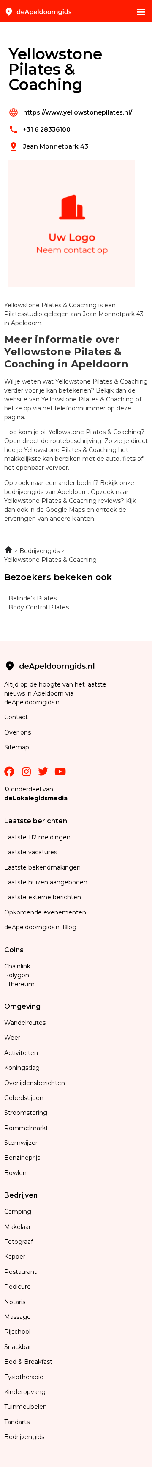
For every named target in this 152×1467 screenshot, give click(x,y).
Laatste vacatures (30, 852)
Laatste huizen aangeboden (45, 882)
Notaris (14, 1302)
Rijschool (17, 1331)
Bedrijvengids (24, 1437)
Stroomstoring (25, 1112)
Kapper (15, 1256)
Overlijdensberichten (35, 1083)
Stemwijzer (21, 1143)
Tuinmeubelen (25, 1407)
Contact (16, 717)
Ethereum (19, 984)
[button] (141, 11)
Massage (17, 1317)
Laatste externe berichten (42, 897)
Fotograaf (19, 1241)
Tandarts (17, 1422)
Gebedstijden (23, 1098)
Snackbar (17, 1347)
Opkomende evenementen (45, 912)
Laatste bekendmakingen (42, 867)
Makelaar (17, 1227)
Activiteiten (21, 1053)
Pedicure (17, 1286)
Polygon (16, 975)
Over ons (17, 732)
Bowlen (15, 1173)
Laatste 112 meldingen (37, 837)
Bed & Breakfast (28, 1362)
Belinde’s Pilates (32, 598)
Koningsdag (22, 1067)
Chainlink (17, 966)
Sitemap (17, 747)
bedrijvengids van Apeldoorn (46, 492)
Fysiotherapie (23, 1377)
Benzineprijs (22, 1157)
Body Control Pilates (38, 607)
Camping (18, 1211)
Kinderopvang (25, 1392)
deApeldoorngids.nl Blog (40, 927)
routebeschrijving (75, 441)
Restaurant (20, 1272)
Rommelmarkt (27, 1128)
